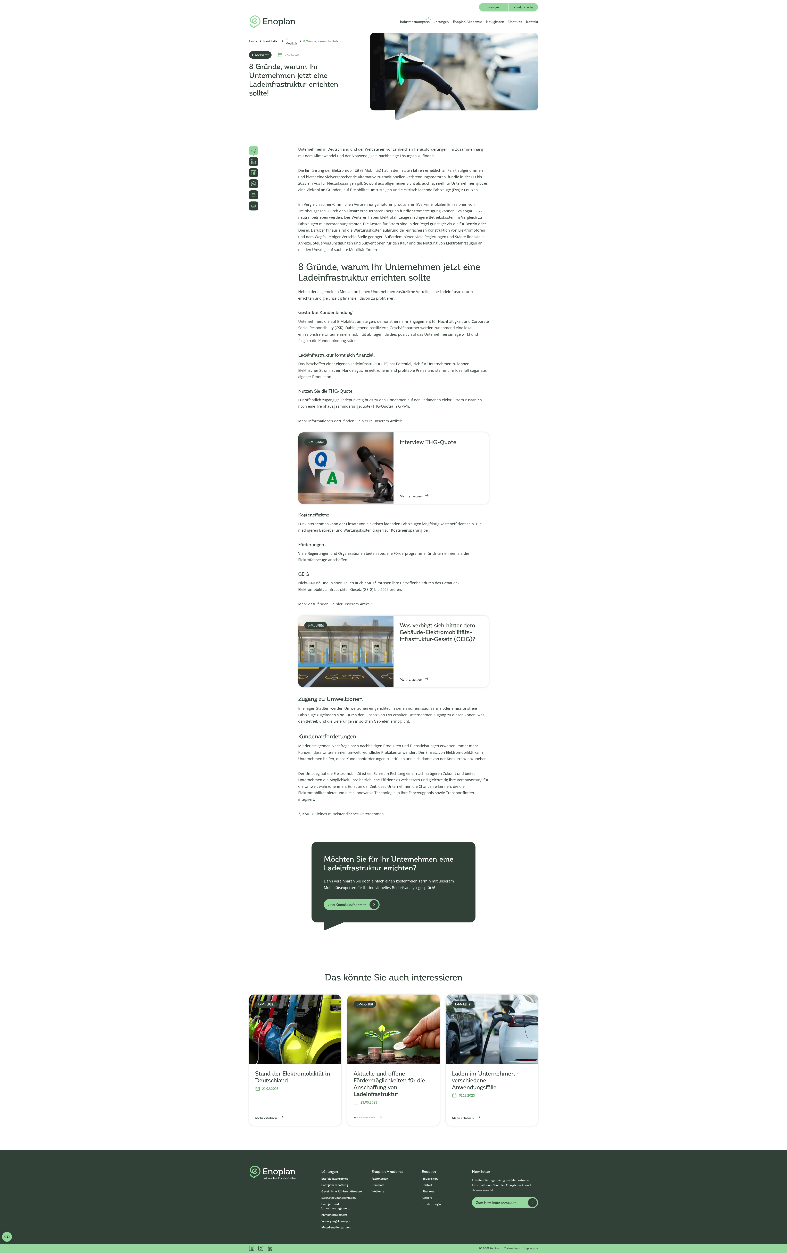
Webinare (378, 1191)
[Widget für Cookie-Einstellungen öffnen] (7, 1237)
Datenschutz (512, 1248)
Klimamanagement (334, 1214)
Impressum (531, 1248)
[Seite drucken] (253, 205)
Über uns (515, 22)
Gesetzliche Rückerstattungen (341, 1191)
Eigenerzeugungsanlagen (338, 1197)
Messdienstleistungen (336, 1227)
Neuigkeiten (495, 22)
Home (253, 41)
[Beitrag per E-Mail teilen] (253, 194)
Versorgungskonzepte (335, 1221)
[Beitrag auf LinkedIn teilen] (253, 161)
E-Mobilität (291, 41)
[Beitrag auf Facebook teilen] (253, 172)
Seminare (378, 1185)
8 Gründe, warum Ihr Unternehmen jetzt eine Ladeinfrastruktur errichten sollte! (324, 41)
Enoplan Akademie (467, 22)
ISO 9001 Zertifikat (489, 1248)
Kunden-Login (523, 7)
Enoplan (429, 1171)
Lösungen (441, 22)
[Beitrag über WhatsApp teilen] (253, 183)
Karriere (493, 7)
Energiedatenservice (334, 1178)
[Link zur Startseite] (272, 22)
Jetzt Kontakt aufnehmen (347, 904)
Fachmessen (380, 1178)
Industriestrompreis (415, 22)
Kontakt (532, 22)
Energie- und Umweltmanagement (335, 1206)
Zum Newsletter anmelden (496, 1202)
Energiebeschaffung (334, 1185)
